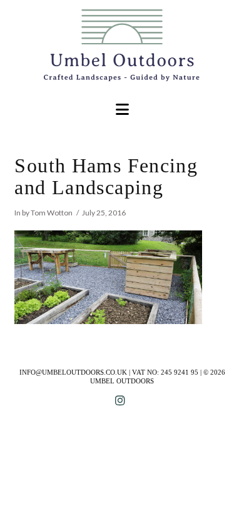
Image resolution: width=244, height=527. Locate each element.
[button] (122, 109)
